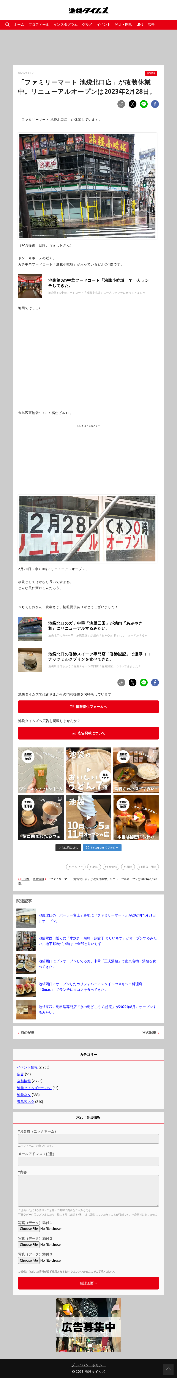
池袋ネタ (24, 1095)
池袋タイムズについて (34, 1088)
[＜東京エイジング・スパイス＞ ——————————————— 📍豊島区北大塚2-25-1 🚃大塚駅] (136, 770)
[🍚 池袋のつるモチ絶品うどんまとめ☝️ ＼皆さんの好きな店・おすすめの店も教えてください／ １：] (88, 770)
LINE (139, 24)
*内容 (22, 1172)
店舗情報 (151, 73)
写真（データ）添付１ (35, 1223)
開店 (130, 866)
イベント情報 (27, 1067)
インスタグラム (66, 24)
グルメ (87, 24)
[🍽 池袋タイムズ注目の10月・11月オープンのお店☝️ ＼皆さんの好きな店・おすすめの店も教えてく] (88, 818)
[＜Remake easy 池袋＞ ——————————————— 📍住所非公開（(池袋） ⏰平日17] (136, 818)
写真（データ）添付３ (35, 1254)
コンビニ (77, 866)
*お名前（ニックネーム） (38, 1131)
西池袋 (113, 866)
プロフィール (38, 24)
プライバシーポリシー (88, 1365)
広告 (151, 24)
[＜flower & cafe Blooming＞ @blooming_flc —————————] (41, 818)
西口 (96, 866)
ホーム (19, 24)
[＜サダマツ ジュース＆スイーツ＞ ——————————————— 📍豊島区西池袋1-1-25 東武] (41, 770)
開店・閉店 (123, 24)
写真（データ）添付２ (35, 1238)
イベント (104, 24)
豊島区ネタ (25, 1102)
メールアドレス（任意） (37, 1154)
